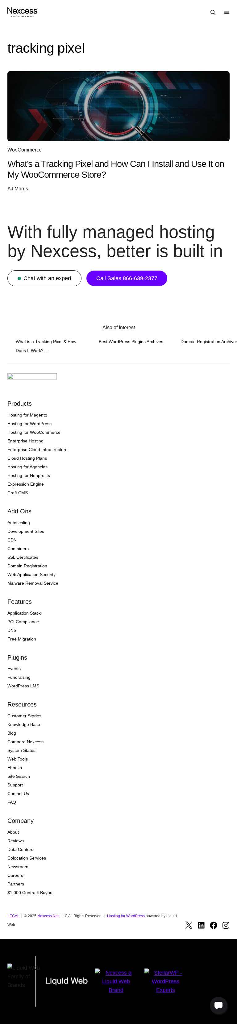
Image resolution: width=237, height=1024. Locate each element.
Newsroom (17, 866)
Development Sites (25, 531)
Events (14, 668)
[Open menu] (227, 12)
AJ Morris (17, 188)
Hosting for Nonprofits (28, 475)
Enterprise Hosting (25, 440)
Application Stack (24, 613)
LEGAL (13, 916)
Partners (15, 883)
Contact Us (18, 793)
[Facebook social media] (213, 925)
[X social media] (189, 925)
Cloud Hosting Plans (27, 458)
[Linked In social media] (201, 925)
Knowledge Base (23, 724)
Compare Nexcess (25, 741)
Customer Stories (24, 715)
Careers (15, 875)
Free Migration (21, 638)
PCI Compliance (23, 621)
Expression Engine (25, 484)
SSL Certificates (22, 557)
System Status (21, 750)
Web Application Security (31, 574)
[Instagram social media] (226, 925)
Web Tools (17, 759)
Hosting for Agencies (27, 466)
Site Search (18, 776)
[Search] (213, 12)
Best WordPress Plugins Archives (131, 341)
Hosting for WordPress (29, 423)
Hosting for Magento (27, 415)
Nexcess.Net (48, 916)
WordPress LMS (23, 685)
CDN (12, 539)
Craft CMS (17, 492)
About (13, 832)
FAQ (11, 802)
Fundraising (19, 677)
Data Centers (20, 849)
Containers (18, 548)
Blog (11, 733)
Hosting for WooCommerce (33, 432)
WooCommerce (24, 149)
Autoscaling (18, 522)
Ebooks (14, 767)
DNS (11, 630)
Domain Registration (27, 565)
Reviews (15, 840)
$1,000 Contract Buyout (30, 892)
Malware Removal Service (32, 583)
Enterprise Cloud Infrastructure (37, 449)
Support (15, 784)
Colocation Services (26, 858)
